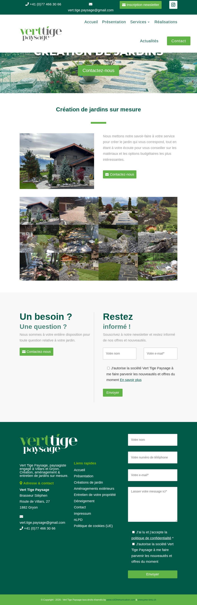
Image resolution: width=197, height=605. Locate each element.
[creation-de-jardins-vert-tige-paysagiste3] (118, 252)
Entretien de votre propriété (95, 495)
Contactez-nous (98, 70)
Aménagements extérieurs (94, 489)
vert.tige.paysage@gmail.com (42, 523)
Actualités (149, 41)
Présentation (114, 22)
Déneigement (84, 501)
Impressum (82, 513)
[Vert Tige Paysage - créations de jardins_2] (39, 279)
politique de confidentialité (151, 538)
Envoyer (112, 392)
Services (138, 22)
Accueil (91, 22)
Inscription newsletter (143, 5)
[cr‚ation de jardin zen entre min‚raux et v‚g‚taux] (39, 223)
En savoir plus (131, 380)
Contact (178, 41)
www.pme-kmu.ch (147, 599)
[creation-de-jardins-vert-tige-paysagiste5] (157, 252)
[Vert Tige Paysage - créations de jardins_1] (157, 279)
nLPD (78, 520)
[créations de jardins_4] (157, 223)
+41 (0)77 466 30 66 (45, 4)
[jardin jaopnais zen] (118, 223)
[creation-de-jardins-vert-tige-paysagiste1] (39, 252)
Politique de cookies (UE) (93, 526)
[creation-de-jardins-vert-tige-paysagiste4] (78, 279)
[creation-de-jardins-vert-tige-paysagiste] (78, 223)
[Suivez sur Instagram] (173, 5)
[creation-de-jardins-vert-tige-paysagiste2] (118, 279)
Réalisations (165, 22)
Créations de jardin (88, 482)
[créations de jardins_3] (78, 252)
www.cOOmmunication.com (120, 599)
